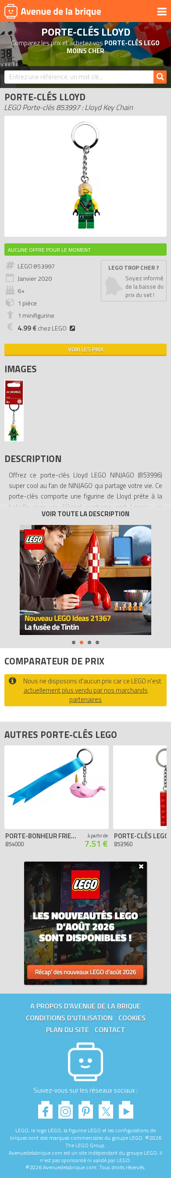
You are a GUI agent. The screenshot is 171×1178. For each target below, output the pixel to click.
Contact (110, 1029)
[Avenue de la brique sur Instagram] (65, 1107)
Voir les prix (85, 349)
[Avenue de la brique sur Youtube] (126, 1107)
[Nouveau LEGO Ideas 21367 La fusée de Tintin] (85, 580)
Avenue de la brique (52, 11)
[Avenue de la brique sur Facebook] (45, 1107)
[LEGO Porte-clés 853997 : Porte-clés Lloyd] (85, 228)
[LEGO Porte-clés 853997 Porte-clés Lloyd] (14, 439)
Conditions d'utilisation (69, 1018)
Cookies (132, 1018)
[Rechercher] (160, 77)
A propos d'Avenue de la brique (85, 1006)
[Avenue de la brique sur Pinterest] (85, 1107)
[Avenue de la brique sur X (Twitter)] (105, 1107)
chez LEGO (42, 328)
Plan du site (67, 1029)
